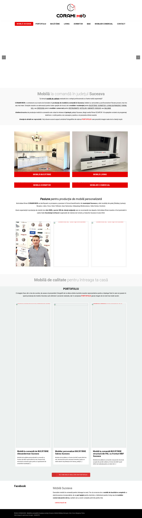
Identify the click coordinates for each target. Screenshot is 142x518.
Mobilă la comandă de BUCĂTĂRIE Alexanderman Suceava (33, 452)
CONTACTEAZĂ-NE (60, 502)
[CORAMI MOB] (71, 10)
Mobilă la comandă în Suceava (35, 513)
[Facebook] (121, 513)
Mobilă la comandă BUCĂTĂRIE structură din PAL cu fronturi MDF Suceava (108, 453)
